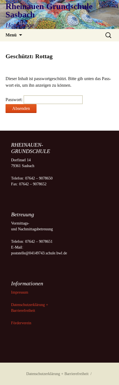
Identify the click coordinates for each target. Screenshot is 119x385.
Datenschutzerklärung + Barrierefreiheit (57, 374)
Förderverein (21, 323)
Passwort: (15, 99)
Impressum (20, 292)
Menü (11, 35)
